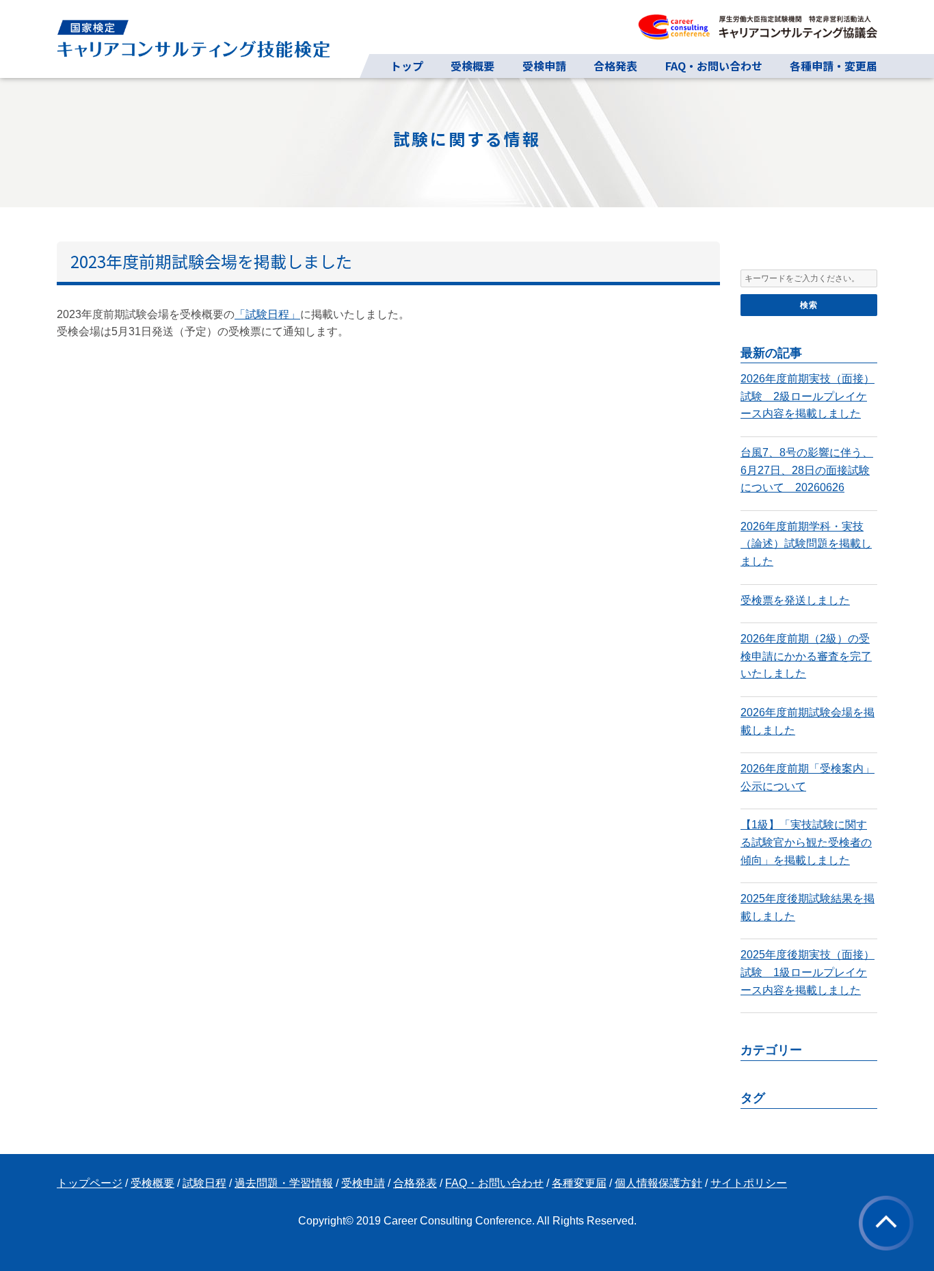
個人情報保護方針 (658, 1183)
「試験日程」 (267, 314)
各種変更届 (579, 1183)
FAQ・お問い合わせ (713, 65)
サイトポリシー (748, 1183)
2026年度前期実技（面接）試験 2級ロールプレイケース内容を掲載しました (807, 396)
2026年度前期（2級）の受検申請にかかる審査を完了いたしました (806, 656)
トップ (406, 65)
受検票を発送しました (795, 600)
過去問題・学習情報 (284, 1183)
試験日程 (204, 1183)
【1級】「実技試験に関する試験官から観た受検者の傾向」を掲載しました (806, 842)
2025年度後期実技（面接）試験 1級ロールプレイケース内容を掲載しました (807, 972)
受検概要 (472, 65)
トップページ (89, 1183)
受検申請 (544, 65)
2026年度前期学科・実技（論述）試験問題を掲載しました (806, 544)
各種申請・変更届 (833, 65)
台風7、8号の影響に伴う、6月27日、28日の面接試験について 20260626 (806, 470)
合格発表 (615, 65)
